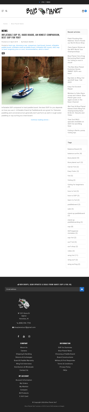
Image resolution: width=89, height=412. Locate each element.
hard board (41, 45)
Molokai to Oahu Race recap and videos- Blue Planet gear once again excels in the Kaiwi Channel (77, 97)
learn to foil (74, 200)
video (71, 251)
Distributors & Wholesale (24, 367)
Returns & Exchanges (24, 357)
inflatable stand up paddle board (23, 47)
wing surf (73, 260)
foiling (71, 180)
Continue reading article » (40, 120)
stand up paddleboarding (75, 221)
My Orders (24, 383)
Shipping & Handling (24, 354)
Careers (24, 351)
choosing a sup (21, 45)
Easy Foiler (73, 171)
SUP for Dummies (65, 347)
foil (70, 176)
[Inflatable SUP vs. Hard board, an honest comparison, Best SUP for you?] (32, 81)
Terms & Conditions (65, 364)
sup (70, 226)
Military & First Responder (65, 360)
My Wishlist (24, 386)
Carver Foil (73, 167)
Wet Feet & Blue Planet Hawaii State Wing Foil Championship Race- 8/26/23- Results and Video (77, 111)
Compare (23, 390)
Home (5, 24)
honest (48, 45)
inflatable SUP (41, 47)
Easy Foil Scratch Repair (74, 88)
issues (49, 47)
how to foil (73, 191)
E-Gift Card (24, 396)
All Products (24, 393)
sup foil (72, 237)
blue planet (73, 158)
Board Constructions (65, 357)
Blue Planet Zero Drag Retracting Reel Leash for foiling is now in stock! (76, 59)
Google (62, 406)
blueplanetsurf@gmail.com (25, 327)
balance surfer (75, 153)
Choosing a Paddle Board (65, 354)
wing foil (73, 255)
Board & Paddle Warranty (24, 360)
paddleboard (74, 204)
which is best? (44, 49)
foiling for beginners (76, 186)
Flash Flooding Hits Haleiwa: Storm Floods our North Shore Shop (76, 41)
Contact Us (24, 370)
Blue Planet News (65, 351)
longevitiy (11, 49)
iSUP (54, 47)
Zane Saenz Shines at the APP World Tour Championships (76, 49)
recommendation (32, 49)
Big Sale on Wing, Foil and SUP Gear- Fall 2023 (76, 80)
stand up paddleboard (76, 214)
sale (71, 209)
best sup (12, 45)
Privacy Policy (65, 367)
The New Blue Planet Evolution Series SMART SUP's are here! (76, 70)
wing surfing (74, 264)
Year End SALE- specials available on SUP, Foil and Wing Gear (76, 123)
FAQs (65, 370)
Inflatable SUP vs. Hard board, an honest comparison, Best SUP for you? (31, 36)
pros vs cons (20, 49)
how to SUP (73, 195)
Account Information (24, 380)
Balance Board (75, 149)
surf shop (73, 246)
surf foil (72, 242)
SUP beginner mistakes (73, 232)
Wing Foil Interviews (24, 364)
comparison (32, 45)
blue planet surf (75, 162)
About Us (23, 347)
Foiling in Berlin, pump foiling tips (76, 131)
